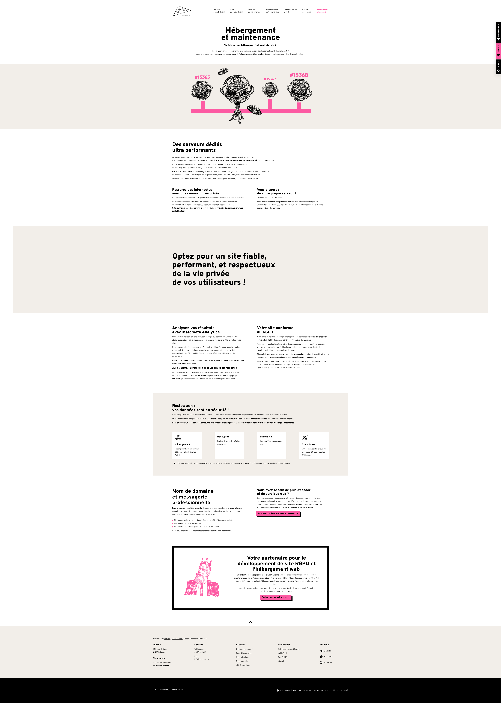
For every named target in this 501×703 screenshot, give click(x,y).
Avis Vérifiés (283, 657)
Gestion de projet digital (236, 11)
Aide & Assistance (243, 665)
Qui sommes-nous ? (244, 649)
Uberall (281, 661)
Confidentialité (342, 690)
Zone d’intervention (244, 653)
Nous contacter (242, 661)
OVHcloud (282, 649)
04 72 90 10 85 (200, 652)
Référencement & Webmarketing (272, 11)
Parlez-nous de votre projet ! (276, 597)
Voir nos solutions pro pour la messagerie (278, 513)
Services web (177, 639)
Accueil (167, 639)
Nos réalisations (242, 657)
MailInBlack (282, 653)
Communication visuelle (290, 11)
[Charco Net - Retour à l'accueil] (182, 11)
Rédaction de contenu (306, 11)
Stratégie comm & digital (219, 11)
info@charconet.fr (201, 659)
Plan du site (306, 690)
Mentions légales (323, 690)
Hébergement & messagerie (322, 11)
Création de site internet (254, 11)
